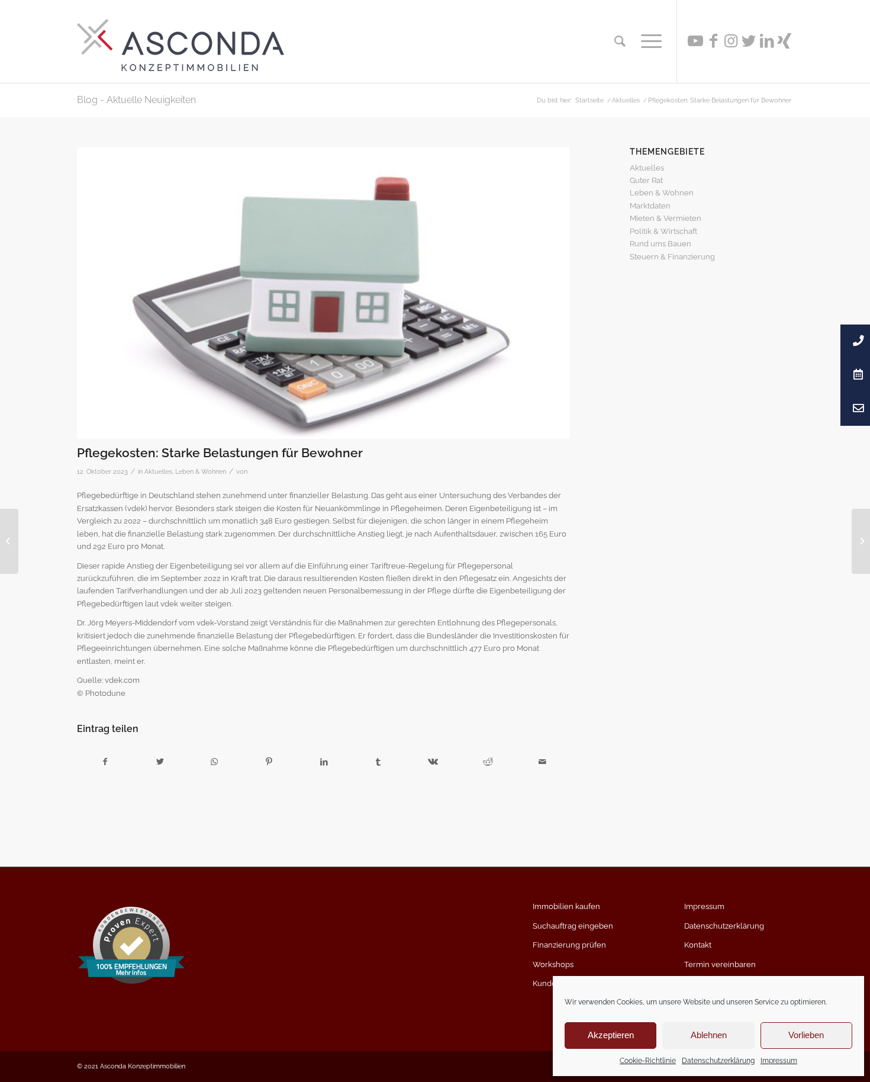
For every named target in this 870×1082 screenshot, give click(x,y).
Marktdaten (650, 205)
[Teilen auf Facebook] (105, 762)
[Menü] (647, 41)
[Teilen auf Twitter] (159, 762)
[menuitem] (620, 41)
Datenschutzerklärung (718, 1061)
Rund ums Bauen (660, 243)
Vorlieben (806, 1035)
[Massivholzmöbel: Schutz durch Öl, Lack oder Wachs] (861, 541)
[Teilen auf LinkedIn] (323, 762)
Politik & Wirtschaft (663, 231)
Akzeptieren (611, 1035)
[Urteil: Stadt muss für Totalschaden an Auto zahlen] (9, 541)
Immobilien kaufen (566, 906)
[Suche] (620, 41)
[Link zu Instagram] (731, 41)
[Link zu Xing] (784, 41)
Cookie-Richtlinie (648, 1061)
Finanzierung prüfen (569, 944)
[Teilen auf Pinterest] (269, 762)
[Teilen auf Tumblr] (378, 762)
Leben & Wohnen (200, 471)
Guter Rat (646, 180)
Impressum (779, 1061)
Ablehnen (709, 1035)
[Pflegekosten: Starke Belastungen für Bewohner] (323, 293)
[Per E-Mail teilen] (542, 762)
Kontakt (697, 944)
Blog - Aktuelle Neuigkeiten (136, 99)
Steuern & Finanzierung (672, 256)
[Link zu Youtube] (695, 41)
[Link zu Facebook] (713, 41)
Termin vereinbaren (720, 964)
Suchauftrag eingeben (573, 926)
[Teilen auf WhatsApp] (214, 762)
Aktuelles (158, 471)
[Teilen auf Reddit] (488, 762)
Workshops (553, 964)
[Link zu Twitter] (749, 41)
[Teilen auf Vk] (433, 762)
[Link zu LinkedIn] (766, 41)
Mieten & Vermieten (665, 218)
